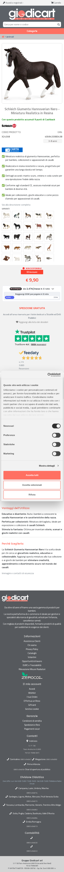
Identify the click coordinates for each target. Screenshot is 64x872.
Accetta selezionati (32, 485)
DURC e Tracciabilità (32, 665)
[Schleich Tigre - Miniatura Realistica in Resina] (17, 247)
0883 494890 (51, 759)
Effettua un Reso (32, 701)
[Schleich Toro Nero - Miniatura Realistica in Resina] (6, 236)
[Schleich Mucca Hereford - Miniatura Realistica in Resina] (38, 226)
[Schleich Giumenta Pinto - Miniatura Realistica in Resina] (49, 215)
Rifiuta (32, 494)
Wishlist (32, 693)
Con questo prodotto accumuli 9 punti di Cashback (28, 119)
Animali (10, 36)
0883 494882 (32, 809)
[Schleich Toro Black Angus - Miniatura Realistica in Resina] (17, 236)
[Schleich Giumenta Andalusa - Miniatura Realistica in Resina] (27, 215)
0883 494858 (19, 769)
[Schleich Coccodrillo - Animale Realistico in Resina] (38, 247)
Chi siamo (32, 645)
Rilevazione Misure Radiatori (32, 669)
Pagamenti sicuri (32, 729)
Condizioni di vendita (32, 721)
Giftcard (32, 705)
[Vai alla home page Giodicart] (32, 14)
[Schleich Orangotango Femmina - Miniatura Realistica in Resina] (6, 258)
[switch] (56, 435)
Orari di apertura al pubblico (37, 769)
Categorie (32, 31)
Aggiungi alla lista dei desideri (33, 322)
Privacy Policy (32, 649)
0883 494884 (32, 818)
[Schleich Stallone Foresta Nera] (27, 236)
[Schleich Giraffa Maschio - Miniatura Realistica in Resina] (49, 247)
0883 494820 (32, 842)
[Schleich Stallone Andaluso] (17, 215)
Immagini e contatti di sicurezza (18, 573)
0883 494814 (32, 793)
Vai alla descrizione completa (16, 204)
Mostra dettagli (47, 465)
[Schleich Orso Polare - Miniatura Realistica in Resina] (17, 258)
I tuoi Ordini (32, 697)
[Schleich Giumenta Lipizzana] (6, 215)
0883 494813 (32, 826)
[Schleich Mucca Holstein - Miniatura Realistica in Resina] (38, 215)
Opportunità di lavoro (32, 661)
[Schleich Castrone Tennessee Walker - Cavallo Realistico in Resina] (17, 226)
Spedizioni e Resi (32, 725)
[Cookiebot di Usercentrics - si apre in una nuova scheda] (48, 375)
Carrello (57, 2)
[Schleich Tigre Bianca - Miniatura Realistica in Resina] (27, 247)
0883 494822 (32, 851)
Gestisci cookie (32, 709)
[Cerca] (58, 24)
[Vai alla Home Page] (3, 37)
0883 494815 (32, 801)
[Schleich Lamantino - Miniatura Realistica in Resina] (49, 258)
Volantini (32, 657)
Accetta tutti (32, 475)
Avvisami (33, 272)
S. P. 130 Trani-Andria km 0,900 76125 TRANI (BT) (32, 749)
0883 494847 (26, 759)
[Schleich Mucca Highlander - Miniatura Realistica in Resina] (6, 247)
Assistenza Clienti (32, 641)
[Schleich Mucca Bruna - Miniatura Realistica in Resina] (49, 226)
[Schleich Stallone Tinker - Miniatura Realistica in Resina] (6, 226)
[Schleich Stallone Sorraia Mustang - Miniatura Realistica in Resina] (49, 236)
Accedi (13, 2)
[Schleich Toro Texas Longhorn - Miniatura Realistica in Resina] (27, 226)
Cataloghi (32, 653)
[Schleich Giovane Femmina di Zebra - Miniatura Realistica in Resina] (27, 258)
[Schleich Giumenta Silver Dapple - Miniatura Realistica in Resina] (38, 236)
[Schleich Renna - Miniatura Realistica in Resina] (38, 258)
